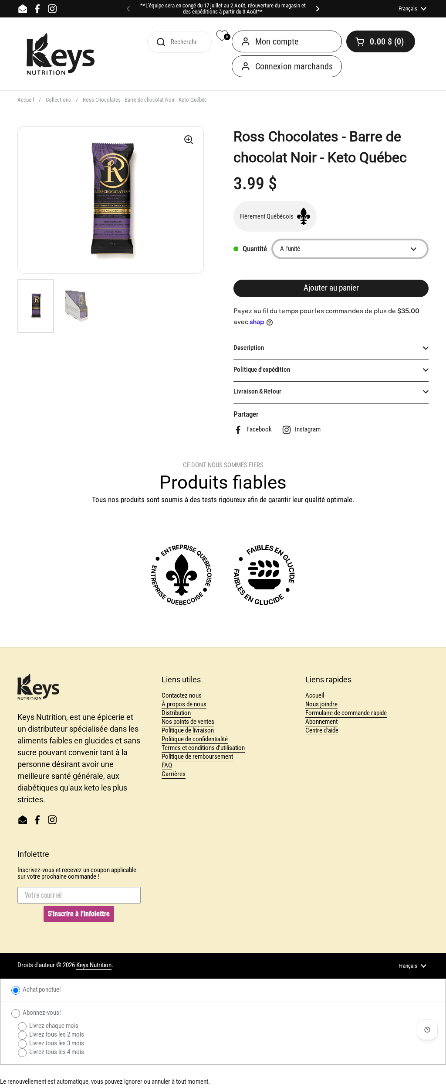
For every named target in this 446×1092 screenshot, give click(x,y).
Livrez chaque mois (53, 1026)
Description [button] (248, 348)
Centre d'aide (321, 730)
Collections (58, 99)
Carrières (174, 774)
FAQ (167, 765)
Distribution (176, 713)
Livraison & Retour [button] (257, 391)
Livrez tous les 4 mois (56, 1052)
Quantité (255, 249)
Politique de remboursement (197, 756)
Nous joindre (321, 704)
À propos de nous (184, 704)
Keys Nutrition (94, 965)
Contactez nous (182, 695)
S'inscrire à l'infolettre (79, 914)
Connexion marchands (294, 66)
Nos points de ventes (188, 722)
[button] (380, 41)
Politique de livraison (188, 730)
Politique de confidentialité (195, 739)
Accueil (25, 99)
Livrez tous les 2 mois (56, 1034)
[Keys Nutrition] (61, 54)
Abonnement (321, 722)
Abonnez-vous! (41, 1013)
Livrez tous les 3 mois (56, 1043)
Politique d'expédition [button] (261, 369)
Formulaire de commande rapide (346, 713)
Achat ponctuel (41, 989)
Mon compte (276, 41)
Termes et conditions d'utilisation (203, 748)
